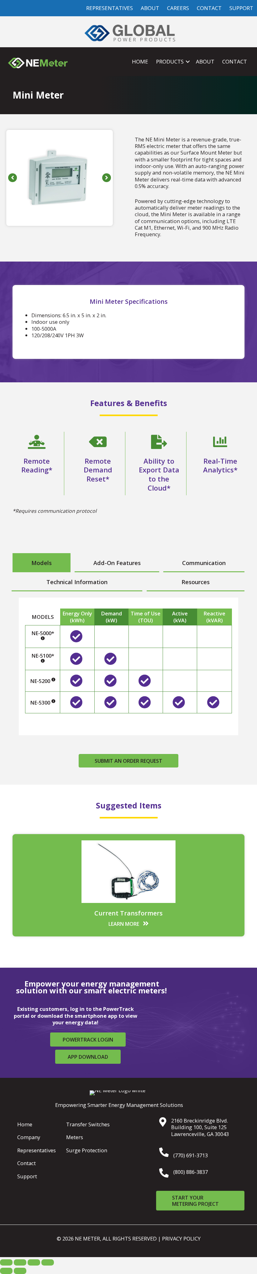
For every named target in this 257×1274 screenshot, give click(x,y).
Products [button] (170, 61)
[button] (188, 61)
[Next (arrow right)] (20, 1271)
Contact (234, 61)
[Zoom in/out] (6, 1262)
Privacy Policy (181, 1238)
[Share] (34, 1262)
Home (140, 61)
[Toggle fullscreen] (20, 1262)
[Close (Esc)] (47, 1262)
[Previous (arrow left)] (6, 1271)
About (205, 61)
